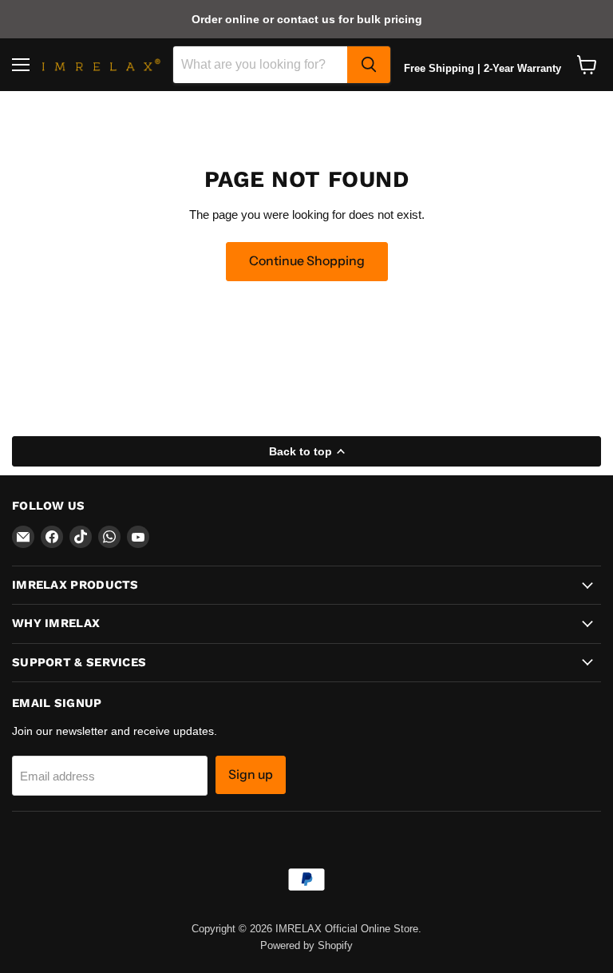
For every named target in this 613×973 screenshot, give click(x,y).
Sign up (250, 774)
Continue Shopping (307, 260)
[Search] (368, 64)
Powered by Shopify (306, 945)
